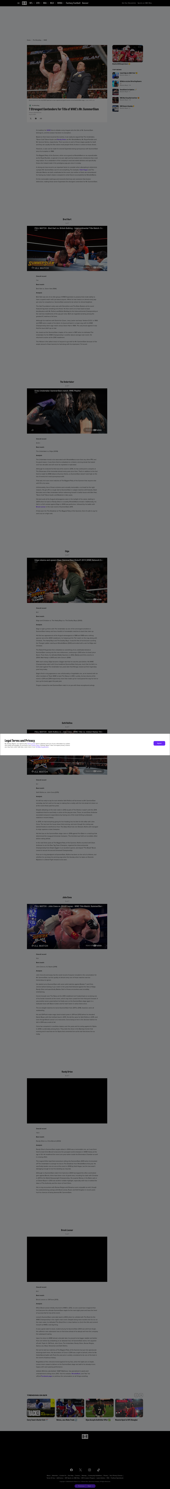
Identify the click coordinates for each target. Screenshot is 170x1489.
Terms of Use (31, 743)
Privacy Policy (35, 745)
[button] (159, 743)
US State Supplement (42, 747)
